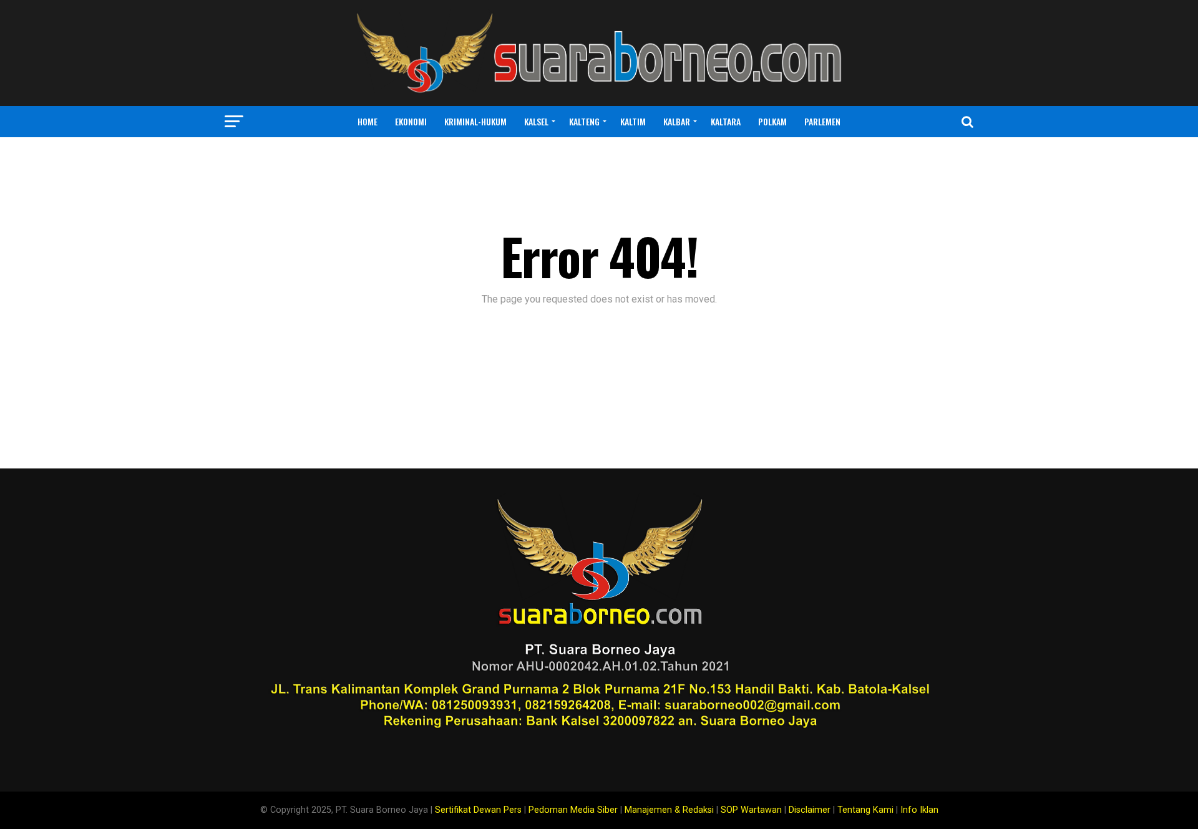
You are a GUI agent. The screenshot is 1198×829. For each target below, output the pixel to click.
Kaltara (726, 121)
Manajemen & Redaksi (669, 810)
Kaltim (633, 121)
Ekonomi (411, 121)
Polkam (772, 121)
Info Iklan (919, 810)
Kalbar (676, 121)
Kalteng (584, 121)
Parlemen (822, 121)
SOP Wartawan (751, 810)
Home (367, 121)
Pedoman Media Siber (573, 810)
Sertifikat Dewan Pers (478, 810)
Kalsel (536, 121)
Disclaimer (809, 810)
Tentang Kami (865, 810)
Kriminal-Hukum (475, 121)
